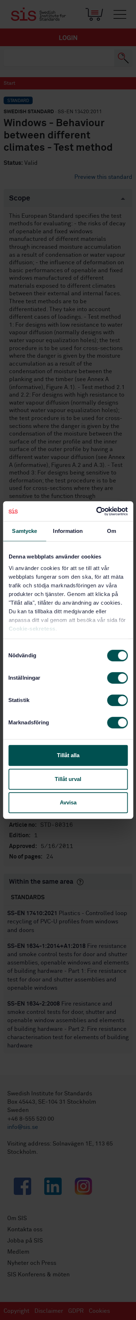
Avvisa (68, 802)
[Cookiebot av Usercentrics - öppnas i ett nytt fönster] (97, 511)
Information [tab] (68, 531)
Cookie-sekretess (31, 629)
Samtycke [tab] (24, 531)
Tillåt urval (68, 779)
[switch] (117, 678)
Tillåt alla (68, 755)
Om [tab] (111, 531)
